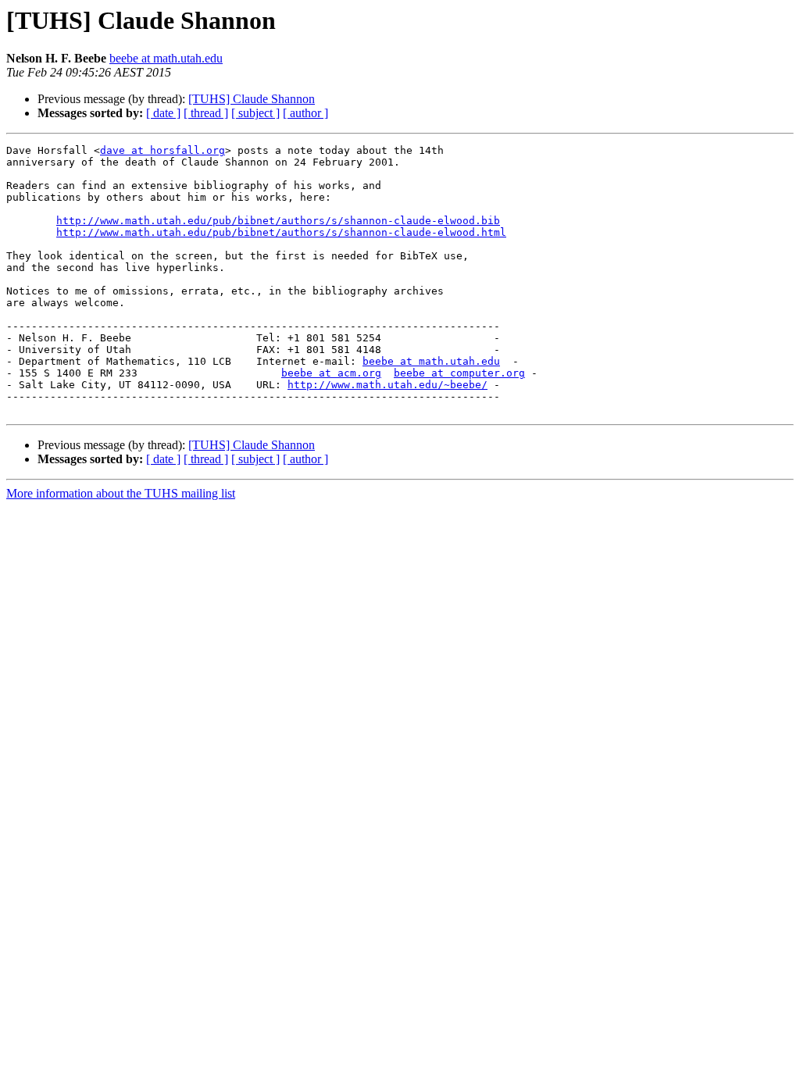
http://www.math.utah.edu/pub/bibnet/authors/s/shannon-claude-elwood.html (281, 232)
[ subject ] (255, 113)
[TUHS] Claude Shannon (251, 98)
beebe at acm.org (331, 373)
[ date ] (163, 113)
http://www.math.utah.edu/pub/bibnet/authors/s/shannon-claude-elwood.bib (278, 221)
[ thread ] (206, 113)
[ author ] (305, 113)
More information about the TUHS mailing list (120, 493)
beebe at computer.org (459, 373)
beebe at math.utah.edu (166, 58)
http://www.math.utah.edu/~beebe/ (388, 385)
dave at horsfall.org (162, 150)
